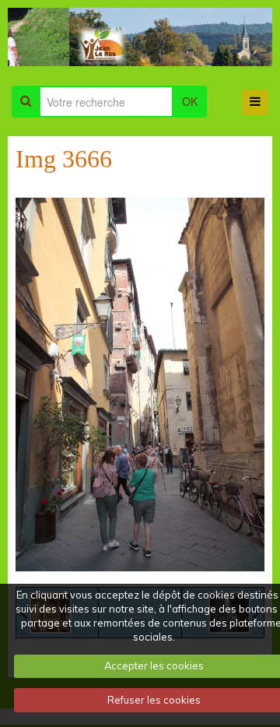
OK (190, 103)
